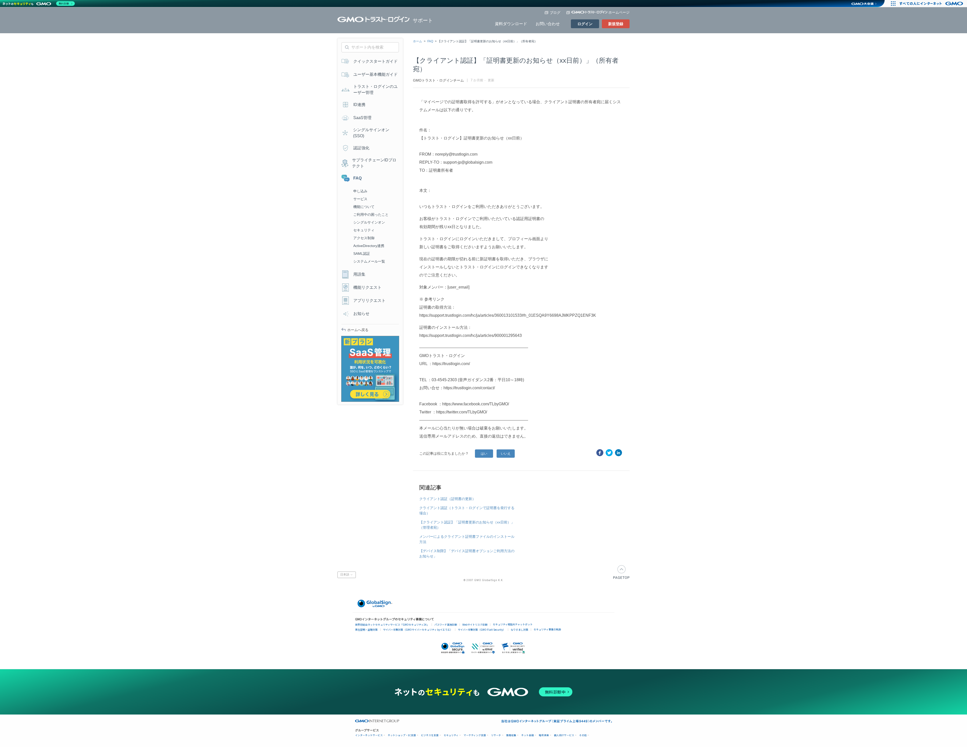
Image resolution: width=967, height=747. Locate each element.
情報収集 (511, 735)
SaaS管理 (362, 118)
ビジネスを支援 (430, 735)
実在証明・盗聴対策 (366, 629)
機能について (363, 207)
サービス (360, 199)
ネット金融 (527, 735)
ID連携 (359, 104)
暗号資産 (544, 735)
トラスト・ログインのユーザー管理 (375, 89)
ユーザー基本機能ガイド (375, 74)
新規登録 (615, 24)
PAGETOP (621, 572)
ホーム (417, 41)
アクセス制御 (363, 238)
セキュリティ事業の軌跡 (547, 629)
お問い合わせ (548, 24)
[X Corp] (609, 452)
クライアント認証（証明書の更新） (447, 499)
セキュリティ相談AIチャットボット (513, 624)
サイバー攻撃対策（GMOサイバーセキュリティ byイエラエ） (418, 629)
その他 (583, 735)
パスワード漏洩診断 (445, 624)
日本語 (345, 574)
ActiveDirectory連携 (368, 246)
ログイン (585, 24)
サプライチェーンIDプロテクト (374, 163)
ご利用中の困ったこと (371, 214)
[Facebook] (599, 452)
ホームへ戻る (357, 330)
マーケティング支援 (475, 735)
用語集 (359, 274)
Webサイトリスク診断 (475, 624)
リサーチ (496, 735)
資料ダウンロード (511, 24)
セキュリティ (363, 230)
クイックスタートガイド (375, 61)
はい (484, 453)
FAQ (430, 41)
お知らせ (361, 313)
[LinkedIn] (618, 452)
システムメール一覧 (369, 261)
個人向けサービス (564, 735)
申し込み (360, 191)
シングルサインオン (369, 222)
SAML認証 (361, 254)
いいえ (506, 453)
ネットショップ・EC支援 (402, 735)
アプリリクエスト (369, 300)
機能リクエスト (367, 287)
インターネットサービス (369, 735)
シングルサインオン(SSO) (371, 133)
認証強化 (361, 148)
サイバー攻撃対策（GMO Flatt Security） (481, 629)
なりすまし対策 (519, 629)
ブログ (555, 13)
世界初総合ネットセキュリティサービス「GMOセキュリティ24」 (392, 624)
